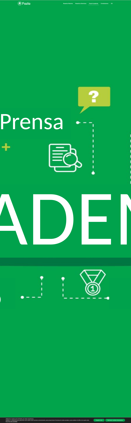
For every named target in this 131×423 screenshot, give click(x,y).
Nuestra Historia (68, 3)
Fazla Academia (93, 3)
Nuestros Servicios (80, 3)
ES (112, 3)
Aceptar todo (99, 420)
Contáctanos (104, 3)
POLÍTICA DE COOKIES (11, 421)
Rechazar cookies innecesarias (115, 420)
